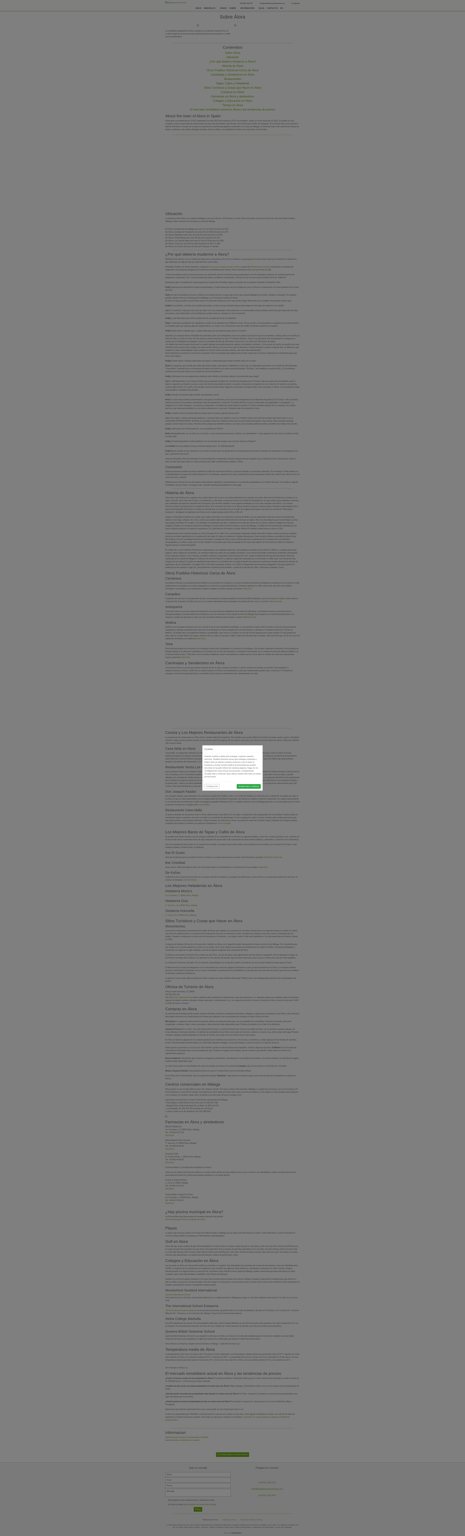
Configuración (212, 786)
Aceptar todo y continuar (248, 786)
